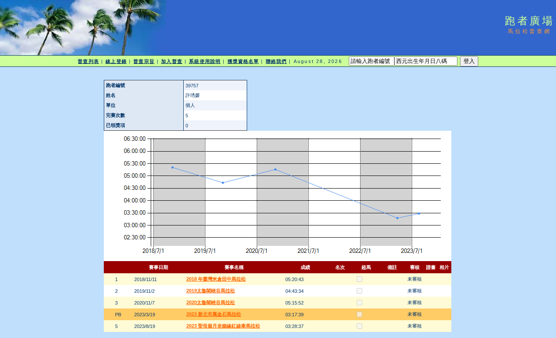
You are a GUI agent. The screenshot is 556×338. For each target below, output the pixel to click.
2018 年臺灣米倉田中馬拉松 (216, 279)
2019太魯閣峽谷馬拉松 (210, 290)
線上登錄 (116, 61)
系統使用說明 (205, 61)
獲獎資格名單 (243, 61)
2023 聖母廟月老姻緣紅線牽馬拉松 (223, 325)
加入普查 (171, 61)
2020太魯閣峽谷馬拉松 (210, 302)
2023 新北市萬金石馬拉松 (213, 314)
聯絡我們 (276, 61)
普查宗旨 (143, 61)
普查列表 (88, 61)
